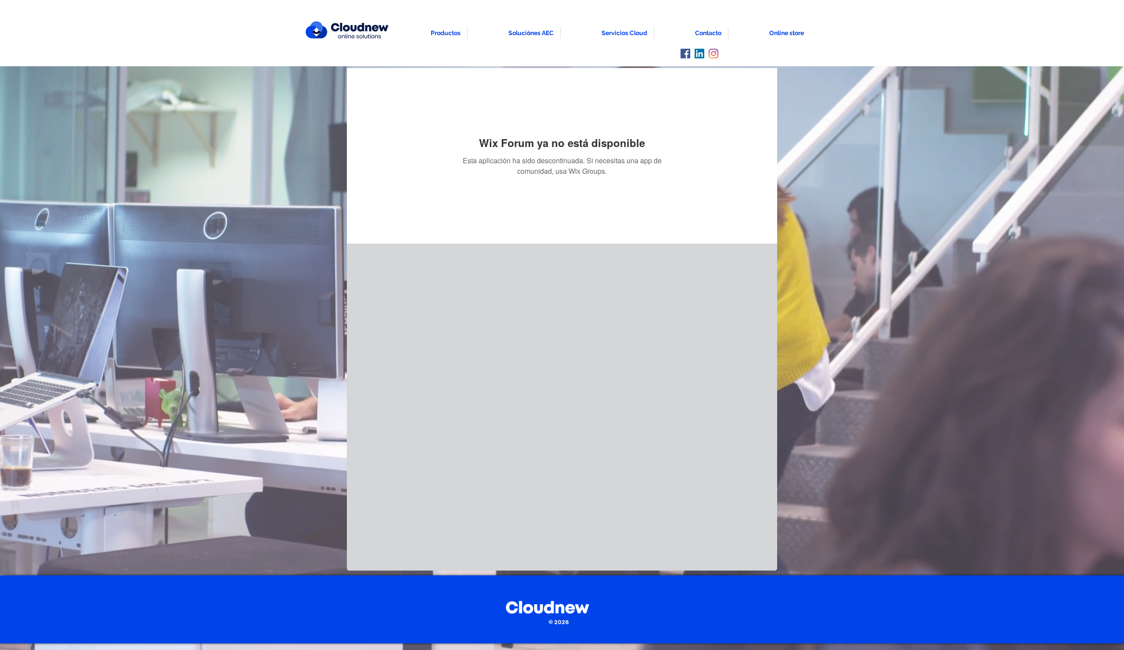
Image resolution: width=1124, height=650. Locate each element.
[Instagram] (713, 53)
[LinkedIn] (699, 53)
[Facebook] (685, 53)
